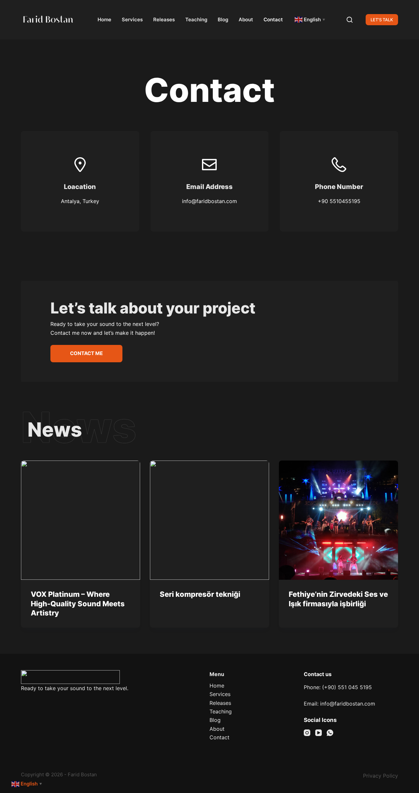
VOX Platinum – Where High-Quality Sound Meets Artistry (78, 603)
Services (132, 19)
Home (104, 19)
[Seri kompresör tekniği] (209, 520)
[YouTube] (318, 732)
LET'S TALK (382, 19)
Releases (164, 19)
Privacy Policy (380, 775)
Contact (273, 19)
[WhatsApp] (330, 732)
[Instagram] (307, 732)
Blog (223, 19)
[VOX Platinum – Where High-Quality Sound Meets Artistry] (80, 520)
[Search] (350, 20)
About (246, 19)
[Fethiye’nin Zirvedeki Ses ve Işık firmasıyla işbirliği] (338, 520)
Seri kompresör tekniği (200, 594)
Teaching (196, 19)
